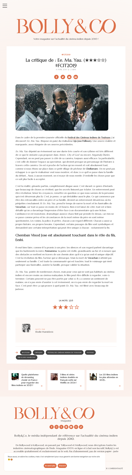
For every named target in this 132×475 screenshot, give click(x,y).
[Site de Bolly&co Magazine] (66, 28)
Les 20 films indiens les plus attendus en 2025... (108, 377)
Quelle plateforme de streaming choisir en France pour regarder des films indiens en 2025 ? (25, 379)
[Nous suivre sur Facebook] (52, 427)
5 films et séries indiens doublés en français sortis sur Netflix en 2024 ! (69, 378)
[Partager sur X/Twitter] (63, 77)
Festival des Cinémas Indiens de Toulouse (89, 137)
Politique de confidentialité (109, 468)
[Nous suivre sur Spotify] (66, 427)
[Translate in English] (75, 77)
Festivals (90, 352)
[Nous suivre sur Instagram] (56, 427)
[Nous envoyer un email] (76, 427)
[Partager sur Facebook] (56, 77)
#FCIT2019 (66, 54)
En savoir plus (50, 466)
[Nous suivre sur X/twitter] (61, 427)
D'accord (62, 466)
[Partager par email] (69, 77)
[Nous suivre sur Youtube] (71, 427)
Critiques (38, 352)
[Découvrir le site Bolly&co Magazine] (66, 411)
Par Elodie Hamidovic (26, 357)
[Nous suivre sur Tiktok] (81, 427)
